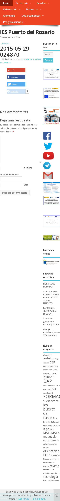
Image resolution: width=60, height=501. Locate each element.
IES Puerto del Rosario (27, 32)
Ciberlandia (48, 366)
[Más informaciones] (27, 91)
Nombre (28, 167)
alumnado (47, 355)
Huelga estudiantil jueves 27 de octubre (51, 332)
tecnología (50, 477)
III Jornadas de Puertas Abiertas (51, 421)
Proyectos (32, 9)
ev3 (51, 393)
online (45, 444)
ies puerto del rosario (49, 411)
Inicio (6, 3)
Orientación (10, 9)
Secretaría (22, 3)
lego (46, 429)
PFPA (46, 455)
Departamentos (31, 15)
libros (52, 429)
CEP (52, 362)
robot (45, 470)
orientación (51, 451)
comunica (53, 370)
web (57, 480)
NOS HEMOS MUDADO (49, 285)
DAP (47, 381)
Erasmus (46, 389)
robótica (46, 473)
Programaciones (13, 22)
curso (45, 374)
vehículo (51, 480)
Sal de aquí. (39, 498)
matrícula (50, 437)
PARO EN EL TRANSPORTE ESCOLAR (49, 311)
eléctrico (56, 385)
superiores (55, 473)
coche (45, 370)
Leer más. (23, 498)
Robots (51, 470)
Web (26, 185)
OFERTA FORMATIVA (51, 441)
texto (45, 480)
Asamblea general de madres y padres (51, 321)
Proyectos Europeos (51, 459)
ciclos (55, 366)
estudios (46, 393)
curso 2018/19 (49, 375)
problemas (55, 455)
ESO (53, 389)
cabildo (46, 363)
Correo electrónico (9, 174)
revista (54, 466)
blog (56, 359)
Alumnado (9, 15)
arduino (48, 358)
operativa (53, 444)
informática (55, 425)
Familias (41, 3)
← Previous (5, 43)
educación (47, 385)
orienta (46, 448)
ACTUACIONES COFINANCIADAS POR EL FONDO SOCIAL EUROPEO (51, 297)
